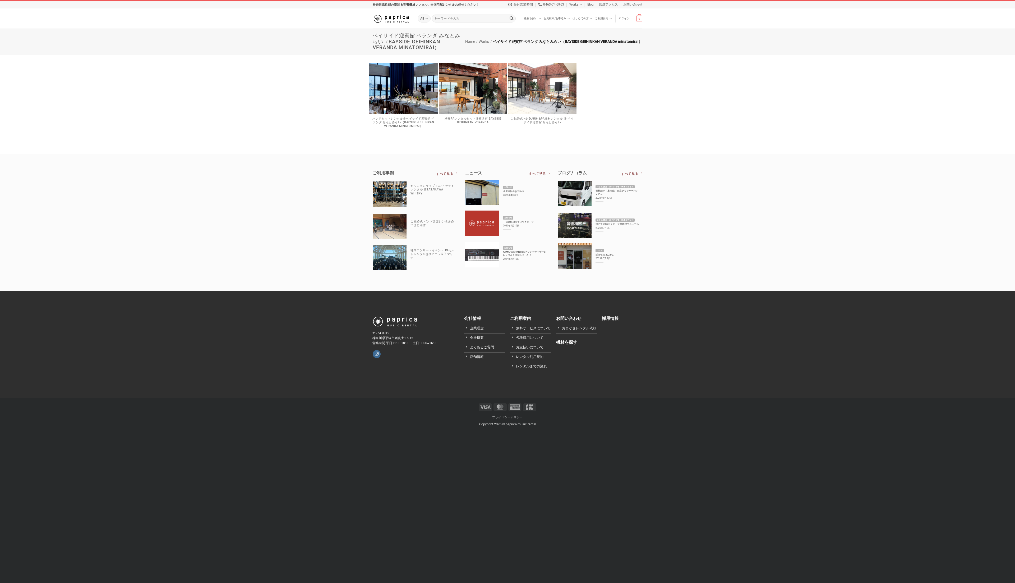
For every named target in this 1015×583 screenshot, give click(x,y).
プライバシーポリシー (507, 417)
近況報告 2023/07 (605, 254)
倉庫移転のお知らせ (513, 191)
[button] (624, 18)
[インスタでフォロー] (377, 354)
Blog (590, 4)
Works (573, 4)
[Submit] (512, 19)
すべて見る (444, 174)
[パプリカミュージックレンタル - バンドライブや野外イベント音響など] (391, 18)
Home (470, 41)
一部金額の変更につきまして (518, 221)
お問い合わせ (632, 4)
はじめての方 (581, 18)
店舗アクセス (608, 4)
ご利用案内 (601, 18)
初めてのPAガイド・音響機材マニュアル (617, 223)
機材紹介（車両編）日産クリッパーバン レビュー (617, 192)
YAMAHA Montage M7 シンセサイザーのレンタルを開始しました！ (524, 253)
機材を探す (530, 18)
